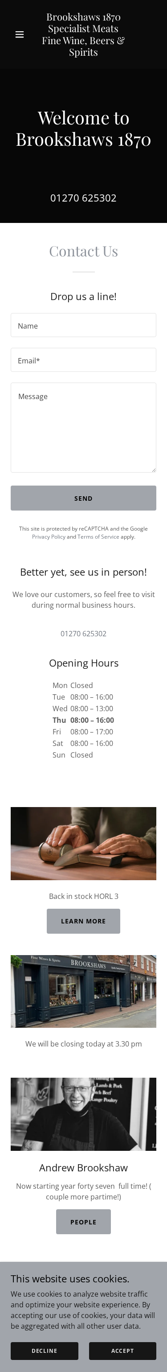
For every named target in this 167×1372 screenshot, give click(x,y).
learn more (83, 921)
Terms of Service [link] (98, 536)
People (83, 1222)
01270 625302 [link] (83, 197)
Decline (44, 1351)
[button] (22, 34)
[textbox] (83, 325)
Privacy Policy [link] (48, 536)
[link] (83, 53)
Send (83, 498)
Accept (122, 1351)
